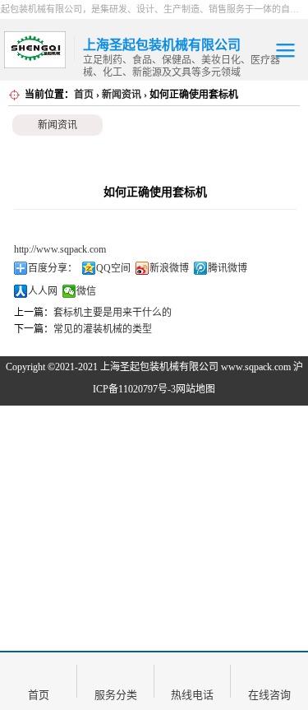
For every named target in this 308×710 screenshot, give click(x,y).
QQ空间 (113, 268)
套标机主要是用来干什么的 (112, 312)
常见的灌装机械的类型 (102, 329)
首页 (84, 94)
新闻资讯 (121, 94)
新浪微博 (169, 268)
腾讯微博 (227, 268)
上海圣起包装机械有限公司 (159, 367)
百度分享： (52, 268)
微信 (86, 291)
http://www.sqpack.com (60, 249)
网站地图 (195, 389)
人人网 (42, 291)
